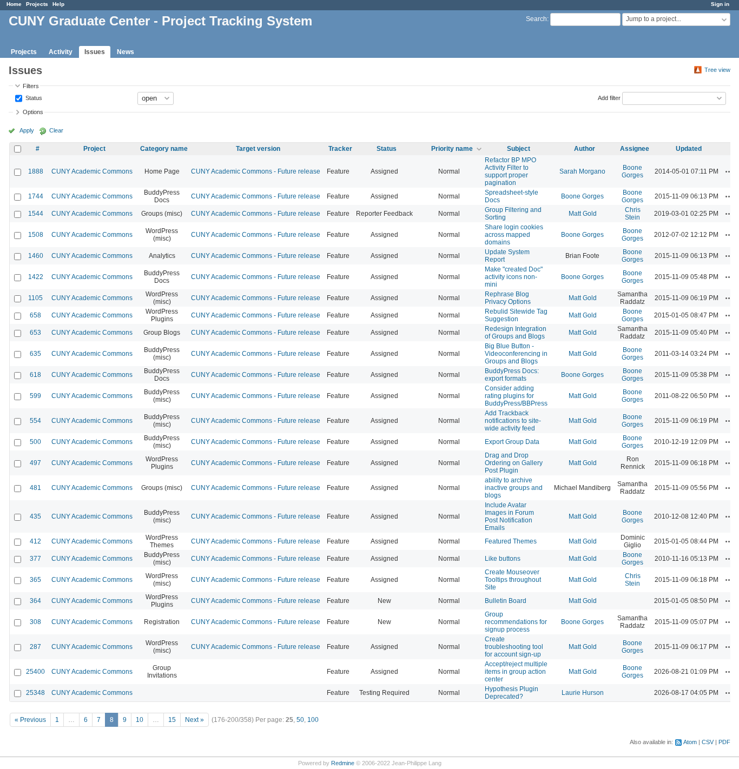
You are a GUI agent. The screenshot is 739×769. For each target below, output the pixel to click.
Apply (26, 130)
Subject (518, 149)
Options (33, 112)
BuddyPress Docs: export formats (512, 374)
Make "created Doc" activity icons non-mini (514, 277)
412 (35, 541)
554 (35, 421)
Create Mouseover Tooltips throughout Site (513, 579)
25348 (35, 693)
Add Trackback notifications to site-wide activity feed (513, 420)
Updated (689, 149)
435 (35, 516)
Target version (258, 149)
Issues (94, 52)
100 (313, 720)
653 (35, 332)
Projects (37, 4)
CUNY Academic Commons (92, 171)
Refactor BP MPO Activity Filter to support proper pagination (510, 171)
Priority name (452, 149)
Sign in (720, 4)
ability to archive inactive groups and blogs (514, 487)
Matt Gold (583, 213)
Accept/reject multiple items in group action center (516, 671)
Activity (60, 52)
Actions (729, 171)
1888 (35, 171)
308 (35, 622)
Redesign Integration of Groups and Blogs (515, 332)
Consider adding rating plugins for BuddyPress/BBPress (516, 395)
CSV (708, 742)
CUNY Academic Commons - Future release (255, 171)
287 (35, 647)
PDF (724, 742)
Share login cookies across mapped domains (514, 234)
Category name (164, 149)
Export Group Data (512, 442)
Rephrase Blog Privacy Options (508, 298)
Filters (31, 86)
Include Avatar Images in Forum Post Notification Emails (509, 516)
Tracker (340, 149)
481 (35, 488)
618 (35, 375)
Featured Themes (511, 541)
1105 (35, 298)
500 (35, 442)
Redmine (342, 763)
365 (35, 580)
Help (58, 4)
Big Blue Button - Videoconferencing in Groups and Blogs (516, 353)
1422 (35, 277)
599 (35, 396)
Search (536, 19)
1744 (35, 196)
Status (33, 97)
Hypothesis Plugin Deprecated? (511, 692)
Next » (194, 720)
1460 (35, 256)
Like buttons (502, 558)
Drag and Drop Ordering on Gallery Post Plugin (514, 463)
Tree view (717, 70)
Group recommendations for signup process (516, 622)
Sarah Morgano (582, 171)
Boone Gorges (632, 171)
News (125, 52)
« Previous (30, 720)
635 (35, 353)
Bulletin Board (505, 601)
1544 (35, 213)
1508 (35, 234)
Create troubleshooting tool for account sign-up (514, 646)
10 (139, 720)
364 (35, 601)
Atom (690, 742)
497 (35, 463)
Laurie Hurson (583, 693)
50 (300, 720)
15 (172, 720)
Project (94, 149)
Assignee (634, 149)
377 (35, 558)
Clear (56, 130)
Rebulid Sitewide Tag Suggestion (516, 315)
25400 (35, 671)
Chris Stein (633, 213)
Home (14, 4)
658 (35, 315)
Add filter (609, 97)
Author (584, 149)
